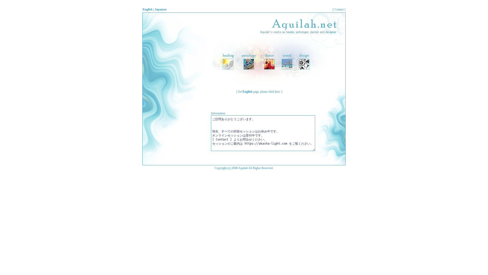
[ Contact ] (339, 9)
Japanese (161, 9)
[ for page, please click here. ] (259, 91)
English (147, 9)
